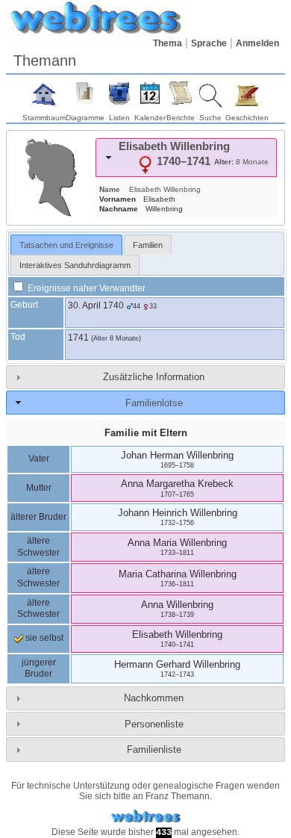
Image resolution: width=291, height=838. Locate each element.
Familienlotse (154, 403)
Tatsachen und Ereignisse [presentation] (66, 244)
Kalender (150, 118)
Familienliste (154, 749)
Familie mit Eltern (145, 432)
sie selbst (43, 638)
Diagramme (85, 118)
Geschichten (247, 118)
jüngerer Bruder (39, 668)
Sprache (209, 43)
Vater (38, 458)
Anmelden (257, 43)
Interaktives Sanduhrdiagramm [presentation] (75, 265)
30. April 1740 (96, 305)
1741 (78, 337)
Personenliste (154, 724)
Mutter (38, 487)
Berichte (180, 118)
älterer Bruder (38, 517)
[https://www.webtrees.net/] (145, 817)
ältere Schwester (38, 547)
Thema (167, 43)
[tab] (186, 157)
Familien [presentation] (148, 244)
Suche (210, 118)
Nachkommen (154, 698)
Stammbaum (44, 118)
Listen (119, 118)
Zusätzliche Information (153, 376)
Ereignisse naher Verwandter (85, 288)
